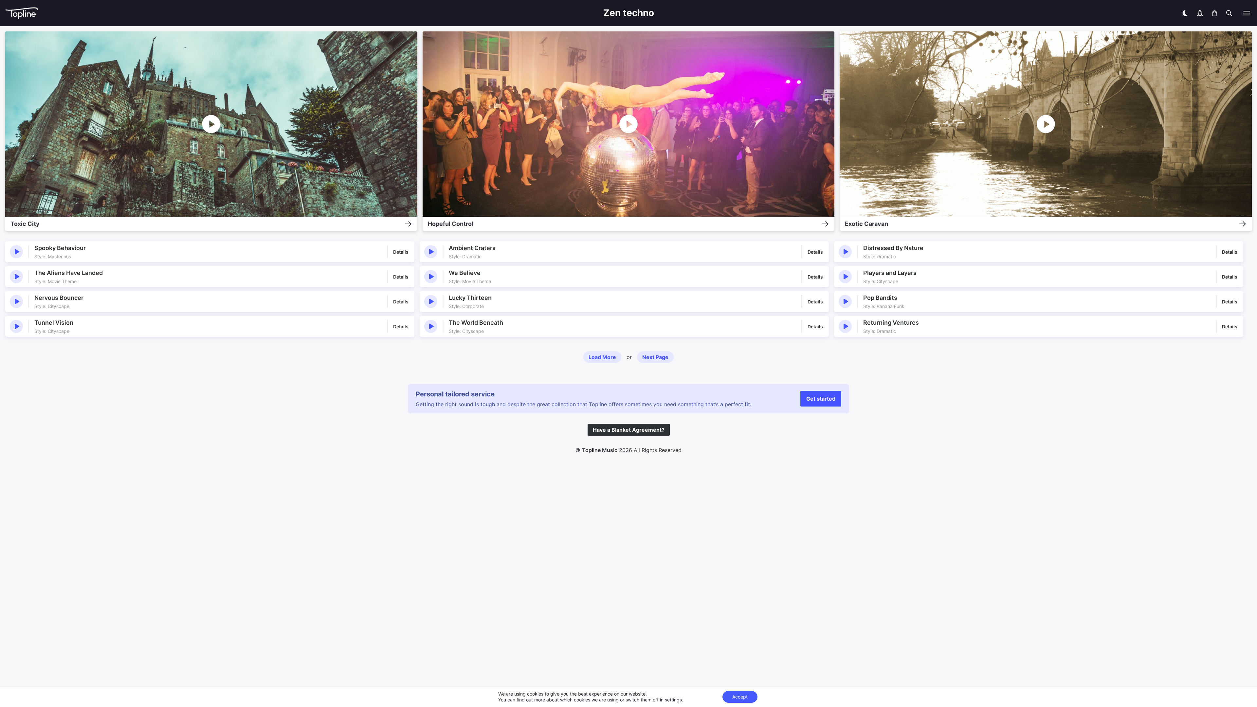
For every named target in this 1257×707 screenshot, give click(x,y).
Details (401, 252)
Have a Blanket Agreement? (629, 429)
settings (673, 699)
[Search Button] (1229, 13)
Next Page (655, 357)
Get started (820, 398)
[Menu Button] (1246, 13)
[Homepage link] (267, 13)
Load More (602, 357)
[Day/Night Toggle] (1185, 13)
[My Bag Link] (1214, 13)
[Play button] (16, 251)
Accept (740, 696)
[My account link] (1200, 13)
